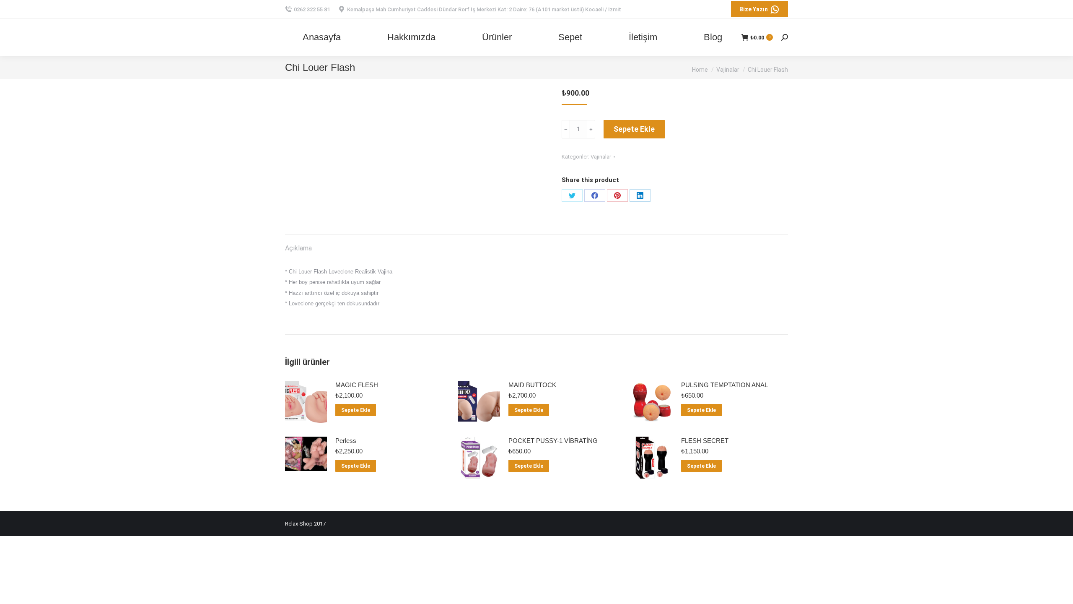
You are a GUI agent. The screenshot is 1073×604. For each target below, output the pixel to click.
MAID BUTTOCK (532, 384)
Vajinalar (601, 157)
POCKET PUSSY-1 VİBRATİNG (553, 440)
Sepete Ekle (634, 129)
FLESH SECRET (704, 440)
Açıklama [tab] (298, 248)
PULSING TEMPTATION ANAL (724, 384)
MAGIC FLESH (356, 384)
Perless (345, 440)
